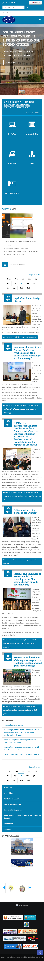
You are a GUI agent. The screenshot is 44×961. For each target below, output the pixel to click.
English (37, 2)
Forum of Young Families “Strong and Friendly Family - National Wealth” (20, 741)
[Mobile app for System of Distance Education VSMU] (17, 225)
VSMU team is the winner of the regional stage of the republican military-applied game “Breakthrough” (28, 661)
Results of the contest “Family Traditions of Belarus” (22, 754)
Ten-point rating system (13, 810)
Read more (11, 62)
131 (8, 288)
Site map (7, 829)
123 (23, 279)
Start (9, 279)
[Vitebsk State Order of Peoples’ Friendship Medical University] (15, 20)
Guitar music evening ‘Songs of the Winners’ (25, 511)
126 (8, 283)
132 (14, 288)
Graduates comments (12, 799)
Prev (16, 279)
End (28, 288)
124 (29, 279)
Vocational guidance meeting (13, 725)
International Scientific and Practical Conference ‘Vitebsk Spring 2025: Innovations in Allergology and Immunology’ (27, 353)
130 (34, 283)
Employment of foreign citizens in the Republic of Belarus (22, 817)
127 (15, 283)
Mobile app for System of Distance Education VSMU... (22, 243)
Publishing (8, 788)
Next (21, 288)
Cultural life (8, 793)
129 (27, 283)
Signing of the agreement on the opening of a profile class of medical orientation (21, 748)
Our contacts (8, 824)
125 (36, 279)
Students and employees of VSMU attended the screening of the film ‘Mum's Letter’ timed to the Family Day (27, 579)
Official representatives (12, 804)
